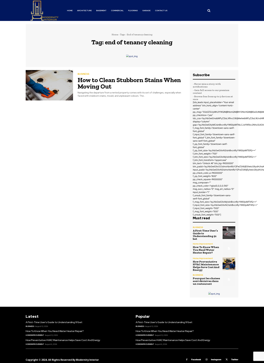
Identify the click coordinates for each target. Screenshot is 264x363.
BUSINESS (83, 74)
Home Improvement (203, 244)
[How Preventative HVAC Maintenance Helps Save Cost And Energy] (229, 263)
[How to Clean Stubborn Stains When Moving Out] (49, 85)
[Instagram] (206, 359)
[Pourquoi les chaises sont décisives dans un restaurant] (229, 279)
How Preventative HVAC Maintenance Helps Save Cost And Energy (206, 266)
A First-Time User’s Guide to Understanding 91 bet (205, 235)
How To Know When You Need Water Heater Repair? (206, 249)
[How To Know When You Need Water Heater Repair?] (229, 248)
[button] (209, 10)
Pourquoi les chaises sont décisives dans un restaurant (206, 281)
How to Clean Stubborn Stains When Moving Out (129, 83)
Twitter (234, 359)
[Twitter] (226, 359)
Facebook (196, 359)
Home (115, 34)
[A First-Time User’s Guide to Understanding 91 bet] (229, 232)
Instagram (216, 359)
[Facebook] (186, 359)
